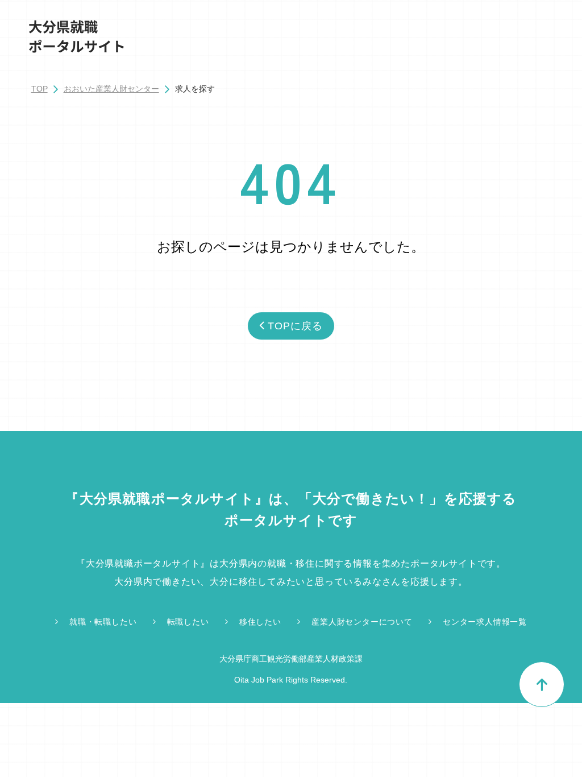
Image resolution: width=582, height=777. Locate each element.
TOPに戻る (295, 326)
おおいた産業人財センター (111, 88)
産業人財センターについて (362, 621)
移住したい (260, 621)
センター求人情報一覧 (485, 621)
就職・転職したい (102, 621)
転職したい (188, 621)
